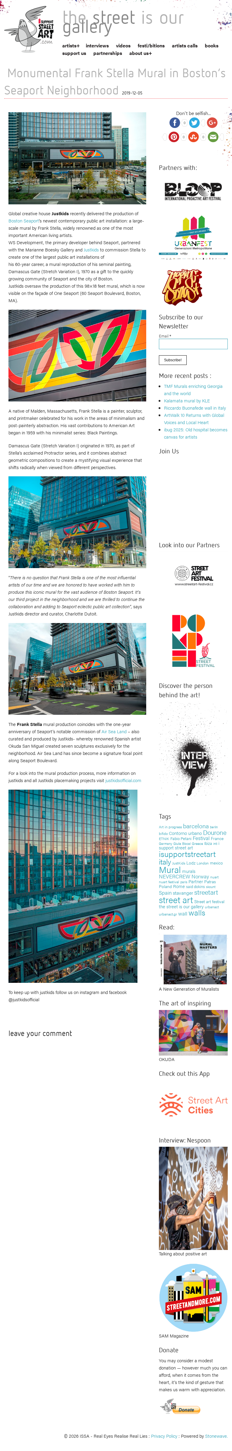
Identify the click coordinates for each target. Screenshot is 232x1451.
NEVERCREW (174, 876)
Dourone (215, 832)
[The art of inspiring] (193, 1032)
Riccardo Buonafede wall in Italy (195, 407)
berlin (214, 826)
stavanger (183, 892)
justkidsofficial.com (123, 780)
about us (139, 53)
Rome (179, 886)
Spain (165, 892)
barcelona (196, 825)
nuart (214, 876)
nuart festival (169, 881)
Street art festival (209, 901)
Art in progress (170, 826)
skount (210, 886)
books (211, 45)
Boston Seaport (23, 220)
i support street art (189, 845)
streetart (206, 891)
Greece (197, 843)
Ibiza (208, 843)
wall (182, 913)
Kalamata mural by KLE (187, 400)
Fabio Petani (181, 838)
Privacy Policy (164, 1436)
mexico (216, 863)
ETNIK (164, 838)
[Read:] (193, 959)
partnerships (107, 53)
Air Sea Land (114, 731)
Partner (195, 881)
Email (165, 336)
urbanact (212, 906)
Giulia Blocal (182, 843)
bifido (163, 833)
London (203, 863)
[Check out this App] (193, 1104)
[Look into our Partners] (193, 575)
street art (176, 899)
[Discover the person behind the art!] (193, 752)
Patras (210, 881)
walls (196, 912)
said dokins (195, 886)
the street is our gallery (181, 906)
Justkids (91, 249)
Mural (170, 869)
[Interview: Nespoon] (193, 1197)
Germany (165, 843)
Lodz (190, 863)
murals (188, 871)
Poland (165, 886)
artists (69, 45)
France (217, 838)
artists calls (185, 45)
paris (183, 882)
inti (215, 843)
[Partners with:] (193, 190)
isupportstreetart (187, 853)
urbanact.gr (168, 914)
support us (74, 53)
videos (123, 45)
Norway (200, 876)
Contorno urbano (185, 833)
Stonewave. (216, 1436)
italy (165, 861)
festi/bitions (151, 45)
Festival (201, 838)
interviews (97, 45)
